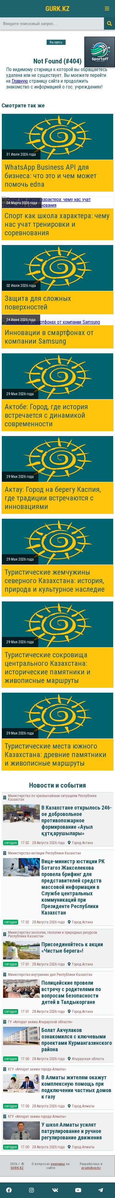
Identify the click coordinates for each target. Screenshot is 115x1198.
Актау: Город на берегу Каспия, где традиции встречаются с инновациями (53, 498)
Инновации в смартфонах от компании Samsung (49, 336)
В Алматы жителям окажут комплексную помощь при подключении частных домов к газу (76, 1087)
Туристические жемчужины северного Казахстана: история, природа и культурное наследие (55, 581)
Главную (20, 81)
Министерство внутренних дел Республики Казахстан (50, 974)
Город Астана (82, 843)
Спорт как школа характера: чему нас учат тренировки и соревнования (57, 224)
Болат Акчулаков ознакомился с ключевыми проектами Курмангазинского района (76, 1039)
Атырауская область (88, 1059)
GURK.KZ (57, 9)
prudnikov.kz (91, 1168)
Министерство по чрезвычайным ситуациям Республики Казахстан (52, 797)
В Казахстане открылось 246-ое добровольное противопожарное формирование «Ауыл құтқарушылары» (76, 820)
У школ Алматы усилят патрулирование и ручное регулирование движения (71, 1131)
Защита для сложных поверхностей (38, 302)
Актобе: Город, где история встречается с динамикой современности (46, 415)
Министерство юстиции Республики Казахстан (44, 853)
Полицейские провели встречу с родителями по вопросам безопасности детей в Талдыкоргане (71, 992)
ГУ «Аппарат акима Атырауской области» (40, 1022)
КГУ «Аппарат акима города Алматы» (37, 1069)
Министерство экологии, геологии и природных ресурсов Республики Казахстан (52, 934)
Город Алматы (83, 1106)
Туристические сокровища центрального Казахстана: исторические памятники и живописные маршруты (47, 668)
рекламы (58, 1164)
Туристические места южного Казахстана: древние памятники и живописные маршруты (55, 754)
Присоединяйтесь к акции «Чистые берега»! (72, 947)
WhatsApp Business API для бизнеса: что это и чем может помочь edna (51, 176)
